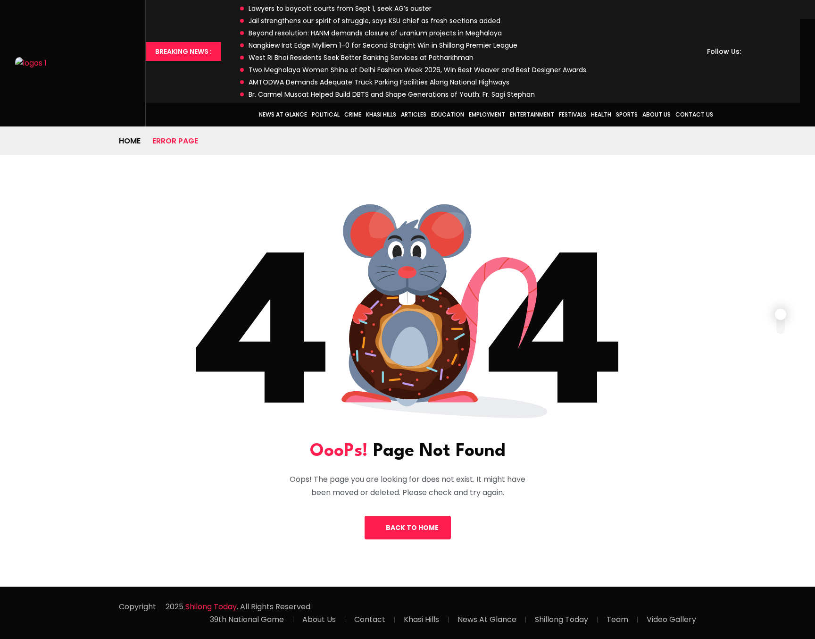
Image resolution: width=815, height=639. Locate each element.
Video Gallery (671, 619)
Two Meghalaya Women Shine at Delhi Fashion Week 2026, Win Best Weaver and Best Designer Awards (417, 70)
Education (447, 114)
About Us (656, 114)
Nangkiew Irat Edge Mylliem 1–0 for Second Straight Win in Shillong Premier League (383, 45)
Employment (487, 114)
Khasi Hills (381, 114)
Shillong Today (561, 619)
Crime (352, 114)
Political (326, 114)
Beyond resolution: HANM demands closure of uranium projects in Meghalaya (375, 33)
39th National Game (247, 619)
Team (617, 619)
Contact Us (694, 114)
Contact (369, 619)
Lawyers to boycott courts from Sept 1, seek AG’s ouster (340, 8)
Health (601, 114)
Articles (413, 114)
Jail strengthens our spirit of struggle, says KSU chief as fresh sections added (374, 20)
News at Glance (283, 114)
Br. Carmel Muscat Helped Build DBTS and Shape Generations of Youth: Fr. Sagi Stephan (392, 94)
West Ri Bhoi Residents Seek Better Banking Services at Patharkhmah (361, 57)
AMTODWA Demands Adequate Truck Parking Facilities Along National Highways (379, 82)
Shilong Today (211, 606)
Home (130, 140)
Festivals (572, 114)
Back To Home (412, 527)
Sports (627, 114)
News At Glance (486, 619)
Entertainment (532, 114)
